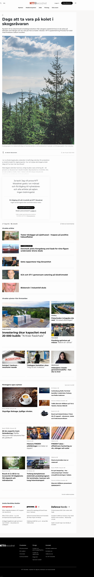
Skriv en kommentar (68, 224)
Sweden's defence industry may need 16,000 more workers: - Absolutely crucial (62, 517)
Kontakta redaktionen (51, 548)
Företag (46, 7)
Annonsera (22, 554)
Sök (4, 3)
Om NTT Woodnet (50, 556)
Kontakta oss (49, 551)
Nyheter (20, 7)
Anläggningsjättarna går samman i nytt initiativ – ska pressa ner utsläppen (12, 522)
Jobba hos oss (49, 554)
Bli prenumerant (24, 548)
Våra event (55, 7)
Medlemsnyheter (31, 7)
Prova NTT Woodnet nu (26, 207)
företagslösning (31, 216)
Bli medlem (23, 551)
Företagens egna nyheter (12, 385)
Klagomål (35, 557)
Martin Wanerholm (12, 152)
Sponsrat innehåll (37, 559)
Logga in (33, 211)
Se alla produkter (24, 556)
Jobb (40, 7)
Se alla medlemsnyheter (68, 494)
